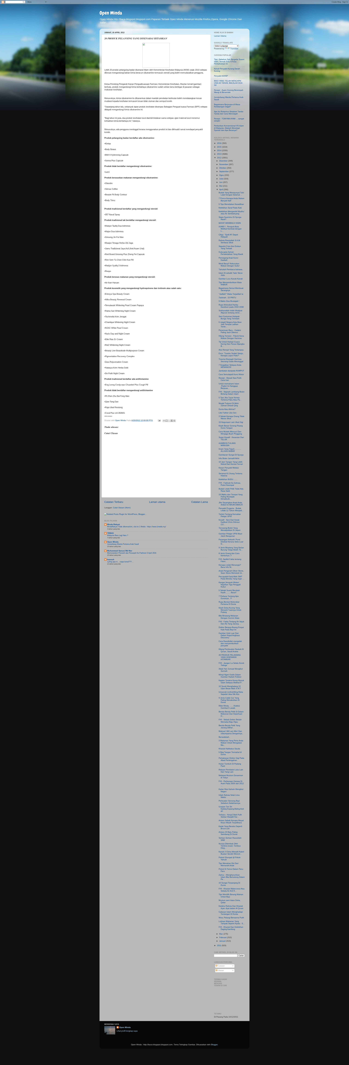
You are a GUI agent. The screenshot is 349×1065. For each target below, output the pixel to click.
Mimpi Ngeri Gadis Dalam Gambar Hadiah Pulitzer (230, 676)
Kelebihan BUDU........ (228, 479)
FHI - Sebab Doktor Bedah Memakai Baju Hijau (230, 721)
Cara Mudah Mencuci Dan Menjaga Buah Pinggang (230, 433)
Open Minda (111, 13)
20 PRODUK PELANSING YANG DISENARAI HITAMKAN (230, 657)
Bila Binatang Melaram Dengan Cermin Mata (229, 617)
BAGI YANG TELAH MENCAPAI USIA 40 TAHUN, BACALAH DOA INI (228, 83)
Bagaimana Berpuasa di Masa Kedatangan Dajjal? (227, 105)
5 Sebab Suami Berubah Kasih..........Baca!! (229, 591)
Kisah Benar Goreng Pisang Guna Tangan (231, 427)
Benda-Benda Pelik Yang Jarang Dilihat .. (229, 726)
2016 (219, 143)
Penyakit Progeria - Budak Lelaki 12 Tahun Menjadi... (231, 509)
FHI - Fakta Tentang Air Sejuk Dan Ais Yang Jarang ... (231, 623)
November (224, 164)
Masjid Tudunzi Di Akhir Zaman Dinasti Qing (229, 404)
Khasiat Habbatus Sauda (229, 749)
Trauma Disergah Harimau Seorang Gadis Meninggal (231, 360)
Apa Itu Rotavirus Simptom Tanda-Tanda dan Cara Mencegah (229, 113)
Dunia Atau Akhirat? (227, 409)
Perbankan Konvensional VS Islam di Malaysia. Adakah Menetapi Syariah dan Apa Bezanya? (229, 128)
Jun (221, 182)
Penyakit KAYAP (221, 76)
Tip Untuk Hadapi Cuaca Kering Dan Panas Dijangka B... (231, 344)
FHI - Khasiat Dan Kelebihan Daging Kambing (231, 928)
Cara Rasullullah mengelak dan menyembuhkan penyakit (230, 643)
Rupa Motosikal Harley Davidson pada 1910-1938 (231, 306)
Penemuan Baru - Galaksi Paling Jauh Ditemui (230, 331)
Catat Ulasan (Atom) (122, 508)
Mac (221, 934)
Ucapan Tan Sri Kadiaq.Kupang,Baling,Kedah (231, 809)
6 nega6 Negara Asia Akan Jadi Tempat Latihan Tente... (230, 324)
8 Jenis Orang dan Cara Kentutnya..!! (229, 554)
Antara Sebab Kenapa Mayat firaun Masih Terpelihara (231, 821)
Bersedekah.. (224, 737)
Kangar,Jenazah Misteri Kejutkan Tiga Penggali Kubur (229, 584)
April (221, 189)
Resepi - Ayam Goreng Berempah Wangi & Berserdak (228, 91)
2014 (219, 150)
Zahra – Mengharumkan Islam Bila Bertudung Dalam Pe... (232, 877)
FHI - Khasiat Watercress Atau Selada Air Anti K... (232, 890)
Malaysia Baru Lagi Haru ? (117, 535)
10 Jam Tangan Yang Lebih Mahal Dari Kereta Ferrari (231, 463)
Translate (234, 49)
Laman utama (157, 501)
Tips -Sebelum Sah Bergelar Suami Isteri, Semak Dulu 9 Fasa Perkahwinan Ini (229, 61)
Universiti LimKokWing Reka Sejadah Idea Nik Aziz (231, 693)
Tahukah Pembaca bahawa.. (231, 269)
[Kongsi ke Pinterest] (174, 420)
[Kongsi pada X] (169, 420)
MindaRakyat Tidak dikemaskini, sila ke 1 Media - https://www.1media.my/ (136, 527)
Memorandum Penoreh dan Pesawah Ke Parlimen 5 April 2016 (131, 553)
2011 (219, 945)
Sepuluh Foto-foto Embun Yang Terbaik (230, 247)
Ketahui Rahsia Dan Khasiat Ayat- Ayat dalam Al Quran (231, 907)
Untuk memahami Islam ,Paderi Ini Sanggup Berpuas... (229, 386)
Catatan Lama (199, 501)
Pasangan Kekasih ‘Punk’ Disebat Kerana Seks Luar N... (231, 542)
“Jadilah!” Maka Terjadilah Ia (231, 294)
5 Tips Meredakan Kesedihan (231, 204)
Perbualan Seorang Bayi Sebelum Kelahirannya (229, 802)
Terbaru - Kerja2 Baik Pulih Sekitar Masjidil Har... (230, 816)
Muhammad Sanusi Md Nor (119, 551)
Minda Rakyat (113, 524)
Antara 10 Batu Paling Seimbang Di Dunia (228, 833)
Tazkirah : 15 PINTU (227, 298)
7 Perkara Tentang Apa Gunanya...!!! (229, 597)
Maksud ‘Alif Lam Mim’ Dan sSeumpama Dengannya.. (231, 732)
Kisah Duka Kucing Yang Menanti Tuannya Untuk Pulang (230, 610)
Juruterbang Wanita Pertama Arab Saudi (123, 544)
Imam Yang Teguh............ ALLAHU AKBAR (230, 450)
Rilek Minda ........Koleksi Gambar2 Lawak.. (229, 707)
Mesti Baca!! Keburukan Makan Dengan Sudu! (229, 265)
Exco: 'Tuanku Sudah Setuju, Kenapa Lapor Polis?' (231, 354)
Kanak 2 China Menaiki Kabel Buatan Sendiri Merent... (231, 853)
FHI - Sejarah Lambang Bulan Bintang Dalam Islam (231, 393)
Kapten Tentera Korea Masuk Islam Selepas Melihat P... (231, 681)
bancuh (110, 560)
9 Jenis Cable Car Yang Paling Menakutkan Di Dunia (229, 700)
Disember (223, 161)
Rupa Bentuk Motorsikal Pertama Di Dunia (229, 603)
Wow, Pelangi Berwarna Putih (231, 918)
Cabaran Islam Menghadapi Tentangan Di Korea (231, 913)
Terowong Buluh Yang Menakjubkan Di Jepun (229, 529)
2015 (219, 147)
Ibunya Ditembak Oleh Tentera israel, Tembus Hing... (230, 846)
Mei (221, 186)
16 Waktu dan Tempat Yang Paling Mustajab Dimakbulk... (231, 497)
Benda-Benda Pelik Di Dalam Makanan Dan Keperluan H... (231, 714)
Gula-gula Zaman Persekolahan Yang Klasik (231, 253)
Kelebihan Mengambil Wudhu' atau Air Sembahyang (231, 212)
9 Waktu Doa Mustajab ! (229, 301)
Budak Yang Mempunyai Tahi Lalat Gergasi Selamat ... (231, 194)
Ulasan (220, 970)
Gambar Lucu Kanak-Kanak (231, 279)
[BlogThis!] (166, 420)
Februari (223, 937)
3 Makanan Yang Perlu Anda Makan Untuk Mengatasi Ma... (231, 743)
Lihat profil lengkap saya (127, 1031)
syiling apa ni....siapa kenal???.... (120, 562)
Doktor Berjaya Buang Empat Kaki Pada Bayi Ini (231, 628)
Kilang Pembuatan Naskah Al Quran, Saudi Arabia (231, 650)
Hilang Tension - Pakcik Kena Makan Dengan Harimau (231, 337)
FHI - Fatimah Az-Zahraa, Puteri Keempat (230, 484)
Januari (222, 941)
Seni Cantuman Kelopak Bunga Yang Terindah (229, 317)
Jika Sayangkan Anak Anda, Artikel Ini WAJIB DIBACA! (231, 504)
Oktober (223, 168)
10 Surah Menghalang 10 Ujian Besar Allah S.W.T (230, 687)
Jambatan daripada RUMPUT (231, 371)
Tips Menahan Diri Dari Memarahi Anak (228, 864)
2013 (219, 154)
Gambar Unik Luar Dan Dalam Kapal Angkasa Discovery (229, 635)
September (224, 171)
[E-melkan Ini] (164, 420)
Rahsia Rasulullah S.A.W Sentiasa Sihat (229, 241)
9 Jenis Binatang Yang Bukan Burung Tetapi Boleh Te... (231, 549)
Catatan (221, 966)
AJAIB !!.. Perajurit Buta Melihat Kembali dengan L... (230, 229)
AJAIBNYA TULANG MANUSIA (227, 444)
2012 (219, 158)
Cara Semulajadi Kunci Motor (231, 374)
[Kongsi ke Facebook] (171, 420)
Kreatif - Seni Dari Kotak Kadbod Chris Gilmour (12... (229, 522)
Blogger (214, 1045)
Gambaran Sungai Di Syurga (231, 455)
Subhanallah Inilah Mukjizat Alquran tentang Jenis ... (230, 312)
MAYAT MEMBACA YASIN (230, 223)
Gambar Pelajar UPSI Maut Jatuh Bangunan (230, 535)
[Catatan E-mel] (159, 420)
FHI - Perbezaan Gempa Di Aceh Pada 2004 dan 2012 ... (231, 783)
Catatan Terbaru (113, 501)
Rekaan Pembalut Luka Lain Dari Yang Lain (231, 771)
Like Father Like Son (228, 413)
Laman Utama (220, 36)
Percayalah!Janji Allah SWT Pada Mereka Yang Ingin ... (231, 578)
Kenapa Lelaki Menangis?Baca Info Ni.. (230, 566)
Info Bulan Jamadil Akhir (229, 458)
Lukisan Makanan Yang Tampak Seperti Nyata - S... (232, 922)
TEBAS (110, 533)
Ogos (221, 175)
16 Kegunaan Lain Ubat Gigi (231, 422)
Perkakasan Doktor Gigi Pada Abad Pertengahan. (231, 759)
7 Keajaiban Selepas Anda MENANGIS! (230, 366)
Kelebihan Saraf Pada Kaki (230, 208)
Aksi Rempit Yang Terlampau (231, 350)
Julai (221, 179)
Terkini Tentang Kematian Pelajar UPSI (230, 515)
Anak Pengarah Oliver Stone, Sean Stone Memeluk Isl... (231, 572)
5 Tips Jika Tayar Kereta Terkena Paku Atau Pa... (230, 399)
